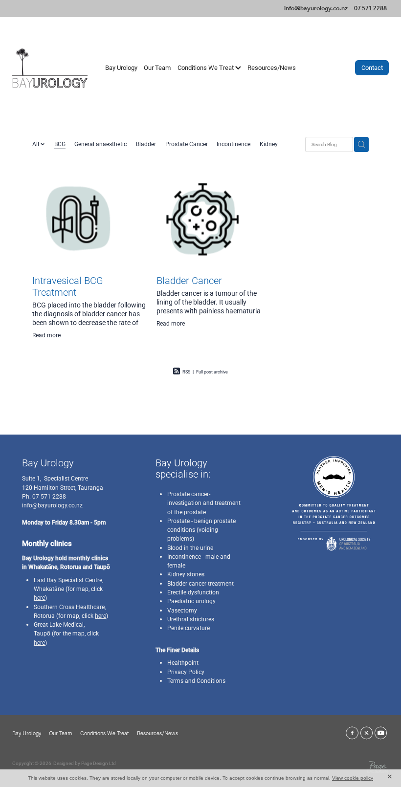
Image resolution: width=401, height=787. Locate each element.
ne (61, 588)
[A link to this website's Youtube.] (381, 733)
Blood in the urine (190, 547)
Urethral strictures (190, 619)
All (36, 144)
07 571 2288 (48, 496)
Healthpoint (183, 662)
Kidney (269, 144)
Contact (372, 67)
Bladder (146, 144)
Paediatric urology (191, 601)
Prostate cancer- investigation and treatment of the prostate (204, 503)
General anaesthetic (100, 144)
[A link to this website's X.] (366, 733)
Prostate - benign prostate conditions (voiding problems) (201, 530)
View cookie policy (352, 778)
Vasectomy (182, 610)
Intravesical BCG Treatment (67, 286)
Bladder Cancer (189, 280)
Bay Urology (121, 67)
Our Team (157, 67)
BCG (60, 144)
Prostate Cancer (186, 144)
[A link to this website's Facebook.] (352, 733)
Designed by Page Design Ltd (84, 763)
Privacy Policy (185, 672)
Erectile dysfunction (193, 592)
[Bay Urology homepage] (50, 68)
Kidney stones (185, 574)
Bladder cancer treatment (200, 583)
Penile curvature (188, 628)
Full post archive (212, 371)
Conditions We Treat (206, 67)
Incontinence (233, 144)
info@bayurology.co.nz (316, 8)
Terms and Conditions (196, 680)
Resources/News (271, 67)
